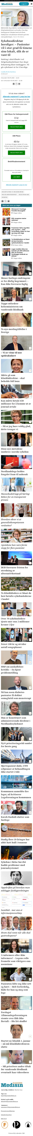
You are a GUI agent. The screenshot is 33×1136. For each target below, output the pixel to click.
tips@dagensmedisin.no (8, 1096)
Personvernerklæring (8, 1111)
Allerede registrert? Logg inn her (16, 97)
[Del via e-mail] (19, 84)
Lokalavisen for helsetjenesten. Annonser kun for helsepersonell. (16, 0)
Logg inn (24, 4)
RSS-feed (4, 1119)
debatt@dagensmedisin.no (9, 1101)
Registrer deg (16, 127)
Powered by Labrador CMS (17, 1133)
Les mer (16, 177)
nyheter (4, 197)
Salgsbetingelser (6, 1115)
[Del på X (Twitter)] (16, 84)
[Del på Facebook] (13, 84)
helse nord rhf (24, 194)
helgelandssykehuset (9, 194)
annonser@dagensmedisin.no (10, 1107)
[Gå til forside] (7, 4)
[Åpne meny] (31, 3)
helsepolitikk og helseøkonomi (12, 192)
